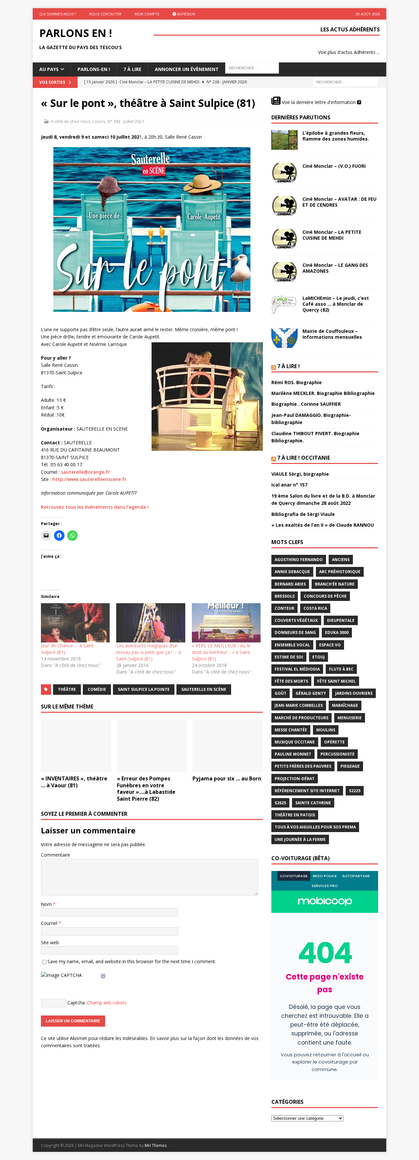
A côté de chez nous (71, 121)
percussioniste (337, 754)
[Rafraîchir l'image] (103, 975)
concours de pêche (325, 596)
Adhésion (185, 13)
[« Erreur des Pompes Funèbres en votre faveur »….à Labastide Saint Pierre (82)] (152, 745)
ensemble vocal (292, 645)
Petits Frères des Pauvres (303, 766)
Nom (47, 904)
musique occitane (295, 742)
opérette (334, 742)
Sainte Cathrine (313, 803)
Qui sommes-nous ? (57, 13)
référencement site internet (307, 790)
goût (280, 693)
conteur (284, 608)
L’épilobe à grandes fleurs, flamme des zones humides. (335, 136)
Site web (50, 942)
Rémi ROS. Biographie (296, 382)
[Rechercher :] (345, 81)
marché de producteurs (301, 718)
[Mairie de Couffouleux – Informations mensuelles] (284, 338)
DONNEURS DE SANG (295, 632)
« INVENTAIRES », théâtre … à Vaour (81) (74, 782)
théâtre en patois (295, 815)
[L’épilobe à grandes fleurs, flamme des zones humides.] (284, 140)
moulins (325, 730)
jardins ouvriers (354, 693)
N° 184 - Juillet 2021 (125, 121)
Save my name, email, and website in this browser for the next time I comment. (131, 961)
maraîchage (345, 705)
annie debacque (292, 571)
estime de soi (289, 657)
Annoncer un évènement (187, 69)
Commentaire (55, 855)
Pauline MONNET (293, 754)
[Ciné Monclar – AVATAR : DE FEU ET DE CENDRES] (284, 206)
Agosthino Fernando (299, 559)
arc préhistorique (339, 571)
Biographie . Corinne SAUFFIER (306, 404)
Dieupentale (341, 620)
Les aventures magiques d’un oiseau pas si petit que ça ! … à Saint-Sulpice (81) (148, 652)
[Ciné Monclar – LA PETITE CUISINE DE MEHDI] (284, 239)
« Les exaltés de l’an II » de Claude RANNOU (322, 525)
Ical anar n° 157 (289, 485)
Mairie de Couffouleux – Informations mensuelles (332, 334)
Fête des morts (291, 681)
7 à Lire (132, 69)
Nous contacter (105, 13)
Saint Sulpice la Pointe (144, 689)
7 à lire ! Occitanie (303, 457)
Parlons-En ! (94, 69)
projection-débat (295, 778)
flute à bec (341, 669)
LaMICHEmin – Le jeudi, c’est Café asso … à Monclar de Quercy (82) (335, 304)
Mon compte (147, 13)
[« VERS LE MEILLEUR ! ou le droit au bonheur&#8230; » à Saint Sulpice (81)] (226, 622)
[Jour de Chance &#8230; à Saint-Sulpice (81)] (75, 622)
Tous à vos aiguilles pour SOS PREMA (315, 827)
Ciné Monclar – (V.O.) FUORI (334, 166)
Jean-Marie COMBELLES (299, 705)
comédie (97, 689)
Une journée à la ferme (300, 839)
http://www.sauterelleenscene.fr (89, 479)
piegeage (350, 766)
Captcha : (77, 1002)
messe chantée (291, 730)
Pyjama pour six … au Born (226, 778)
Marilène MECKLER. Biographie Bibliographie (323, 393)
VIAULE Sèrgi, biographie (300, 474)
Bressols (285, 596)
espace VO (330, 645)
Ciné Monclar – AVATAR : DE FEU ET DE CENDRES (339, 202)
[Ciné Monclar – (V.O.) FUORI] (284, 173)
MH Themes (156, 1145)
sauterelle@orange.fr (85, 472)
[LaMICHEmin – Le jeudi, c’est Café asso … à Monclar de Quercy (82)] (284, 305)
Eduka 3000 (337, 632)
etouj (318, 657)
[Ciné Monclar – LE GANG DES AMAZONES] (284, 272)
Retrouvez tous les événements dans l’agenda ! (95, 507)
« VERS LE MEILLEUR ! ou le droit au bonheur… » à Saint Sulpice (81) (221, 652)
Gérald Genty (311, 693)
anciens (341, 559)
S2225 (354, 790)
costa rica (315, 608)
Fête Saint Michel (336, 681)
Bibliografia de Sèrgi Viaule (303, 514)
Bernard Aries (290, 584)
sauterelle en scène (203, 689)
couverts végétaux (296, 620)
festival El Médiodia (297, 669)
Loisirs (99, 121)
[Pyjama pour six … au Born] (227, 745)
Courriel (50, 923)
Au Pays (49, 69)
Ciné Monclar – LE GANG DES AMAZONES (335, 268)
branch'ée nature (335, 584)
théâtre (67, 689)
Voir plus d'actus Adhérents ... (349, 52)
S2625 (280, 803)
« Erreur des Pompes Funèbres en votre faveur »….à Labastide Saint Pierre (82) (146, 788)
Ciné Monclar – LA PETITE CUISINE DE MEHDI (331, 235)
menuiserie (349, 718)
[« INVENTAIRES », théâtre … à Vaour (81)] (76, 745)
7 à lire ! (288, 366)
